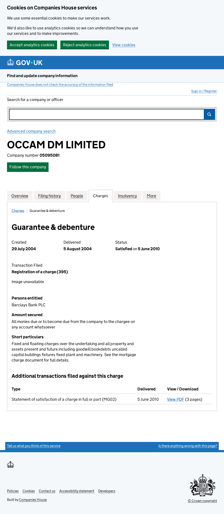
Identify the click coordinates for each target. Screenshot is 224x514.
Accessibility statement (76, 491)
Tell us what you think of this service (33, 446)
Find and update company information (42, 75)
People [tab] (77, 195)
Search (209, 114)
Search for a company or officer (35, 99)
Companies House (33, 500)
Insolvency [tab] (127, 195)
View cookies (123, 45)
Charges (18, 211)
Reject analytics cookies (84, 44)
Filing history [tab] (49, 195)
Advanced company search (31, 131)
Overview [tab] (19, 195)
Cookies (29, 491)
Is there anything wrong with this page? (187, 446)
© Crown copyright (202, 501)
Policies (13, 491)
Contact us (47, 491)
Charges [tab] (100, 195)
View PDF (175, 399)
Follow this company (27, 166)
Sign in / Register (204, 91)
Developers (106, 491)
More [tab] (151, 195)
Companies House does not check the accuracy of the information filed (60, 84)
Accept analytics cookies (32, 44)
